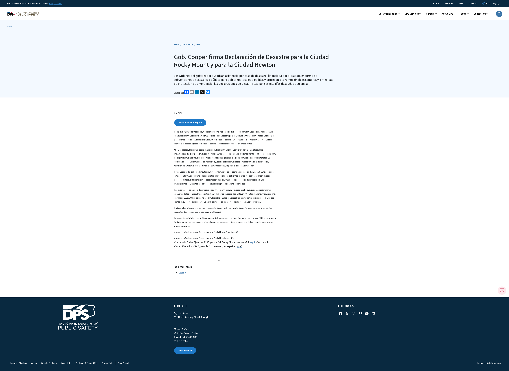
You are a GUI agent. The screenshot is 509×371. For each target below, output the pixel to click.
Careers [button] (430, 14)
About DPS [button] (447, 14)
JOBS (460, 3)
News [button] (463, 14)
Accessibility (66, 363)
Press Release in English (190, 122)
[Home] (23, 10)
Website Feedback (49, 363)
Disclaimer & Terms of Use (87, 363)
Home (9, 26)
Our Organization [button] (387, 14)
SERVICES (472, 3)
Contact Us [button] (480, 14)
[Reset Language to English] (483, 4)
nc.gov (34, 363)
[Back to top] (502, 291)
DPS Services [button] (412, 14)
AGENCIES (449, 3)
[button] (499, 14)
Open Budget (123, 363)
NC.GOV (436, 3)
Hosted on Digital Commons (489, 363)
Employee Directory (18, 363)
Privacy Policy (107, 363)
